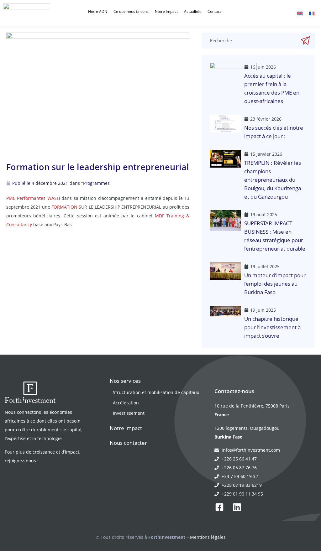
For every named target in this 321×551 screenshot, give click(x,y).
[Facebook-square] (219, 507)
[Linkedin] (237, 507)
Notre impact (166, 11)
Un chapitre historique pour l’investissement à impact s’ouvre (272, 327)
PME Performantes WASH (33, 198)
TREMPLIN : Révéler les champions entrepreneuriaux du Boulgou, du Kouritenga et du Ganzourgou (272, 179)
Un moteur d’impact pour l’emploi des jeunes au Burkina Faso (275, 284)
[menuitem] (300, 13)
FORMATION (64, 207)
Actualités (192, 11)
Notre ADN (97, 11)
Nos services (125, 380)
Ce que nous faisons (131, 11)
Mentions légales (208, 537)
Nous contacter (128, 442)
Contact (214, 11)
